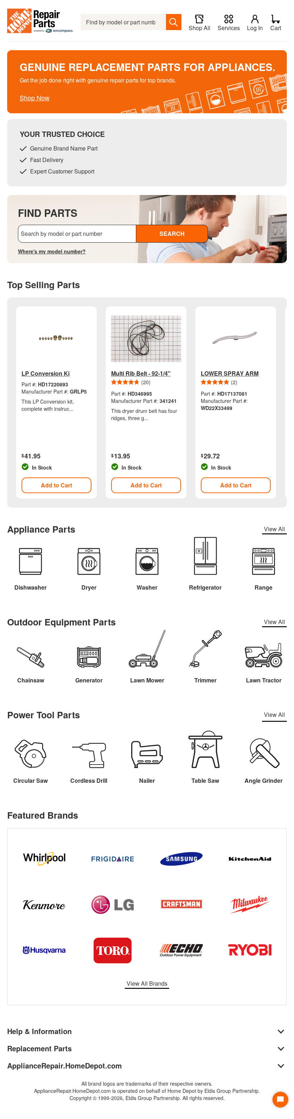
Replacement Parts (39, 1048)
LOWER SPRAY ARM (230, 373)
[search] (173, 22)
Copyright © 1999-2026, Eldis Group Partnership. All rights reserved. (147, 1097)
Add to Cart (56, 485)
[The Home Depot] (40, 22)
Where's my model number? (52, 251)
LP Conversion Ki (46, 373)
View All (274, 529)
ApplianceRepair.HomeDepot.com (64, 1065)
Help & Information (39, 1031)
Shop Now (34, 97)
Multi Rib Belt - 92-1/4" (141, 373)
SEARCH (172, 233)
